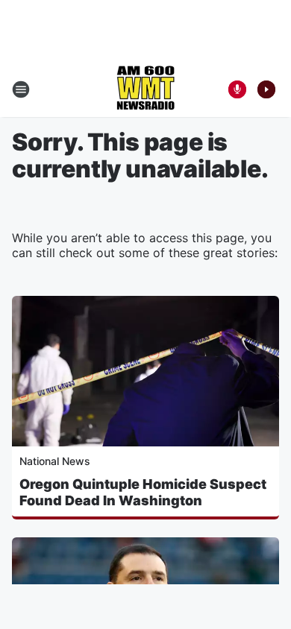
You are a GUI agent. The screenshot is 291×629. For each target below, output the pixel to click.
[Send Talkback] (237, 89)
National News (54, 461)
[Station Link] (145, 89)
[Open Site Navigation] (21, 89)
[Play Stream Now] (266, 89)
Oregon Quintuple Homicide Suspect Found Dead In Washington (142, 492)
